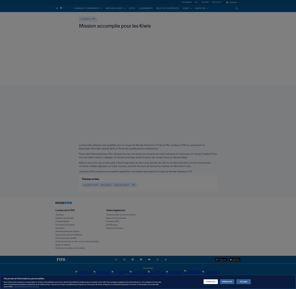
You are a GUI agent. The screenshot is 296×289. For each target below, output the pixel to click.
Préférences (210, 282)
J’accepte (243, 282)
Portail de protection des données (26, 287)
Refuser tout (227, 282)
